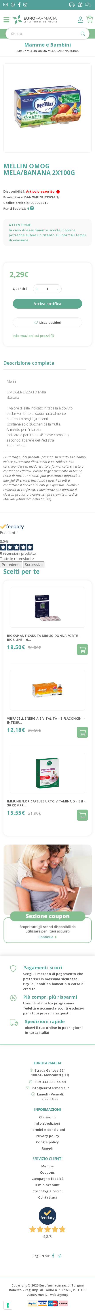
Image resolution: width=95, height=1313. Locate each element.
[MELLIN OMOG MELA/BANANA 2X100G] (47, 108)
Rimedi (47, 1148)
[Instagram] (26, 5)
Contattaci (47, 1197)
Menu (6, 19)
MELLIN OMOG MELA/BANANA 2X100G (53, 51)
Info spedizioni (47, 1123)
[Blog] (89, 4)
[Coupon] (81, 4)
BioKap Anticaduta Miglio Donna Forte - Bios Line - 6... (43, 637)
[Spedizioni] (73, 4)
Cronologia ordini (47, 1191)
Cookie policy (47, 1142)
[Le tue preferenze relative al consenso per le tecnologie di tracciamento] (8, 1305)
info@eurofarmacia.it (50, 1088)
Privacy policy (47, 1136)
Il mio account (47, 1185)
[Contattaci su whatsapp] (13, 5)
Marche (47, 1166)
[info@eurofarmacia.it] (5, 5)
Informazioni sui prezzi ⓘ (33, 335)
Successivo (34, 564)
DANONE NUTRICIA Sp (42, 197)
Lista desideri (49, 322)
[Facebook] (20, 5)
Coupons (47, 1172)
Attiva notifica (47, 303)
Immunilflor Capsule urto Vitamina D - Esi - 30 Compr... (46, 803)
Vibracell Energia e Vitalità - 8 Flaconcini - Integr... (46, 720)
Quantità (20, 288)
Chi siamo (47, 1117)
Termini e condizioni (47, 1129)
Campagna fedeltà (47, 1178)
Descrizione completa (28, 362)
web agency (59, 1295)
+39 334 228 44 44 (50, 1081)
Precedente (11, 564)
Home (19, 51)
